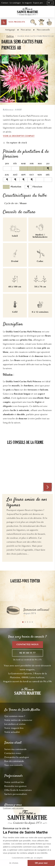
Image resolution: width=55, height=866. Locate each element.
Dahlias (10, 36)
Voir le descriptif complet (19, 136)
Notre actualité (12, 732)
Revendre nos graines (15, 786)
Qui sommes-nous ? (14, 716)
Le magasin (27, 3)
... (2, 36)
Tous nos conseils (13, 765)
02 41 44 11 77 (28, 653)
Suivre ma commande (15, 749)
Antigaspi (10, 29)
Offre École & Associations (18, 790)
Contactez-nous (28, 645)
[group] (27, 612)
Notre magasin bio (13, 728)
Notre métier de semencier (18, 720)
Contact (4, 3)
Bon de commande (14, 761)
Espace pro (38, 3)
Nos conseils (43, 29)
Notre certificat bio (14, 782)
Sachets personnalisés (15, 794)
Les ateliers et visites (15, 724)
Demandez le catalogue (16, 757)
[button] (13, 22)
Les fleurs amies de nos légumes (27, 502)
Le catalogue (15, 3)
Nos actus (26, 29)
